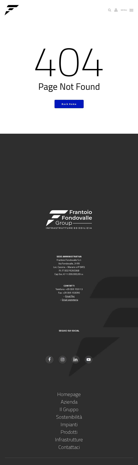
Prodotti (69, 432)
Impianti (69, 424)
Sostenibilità (69, 417)
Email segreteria (70, 299)
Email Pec (70, 296)
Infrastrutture (69, 439)
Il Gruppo (69, 409)
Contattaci (69, 447)
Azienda (69, 402)
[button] (127, 10)
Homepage (69, 394)
